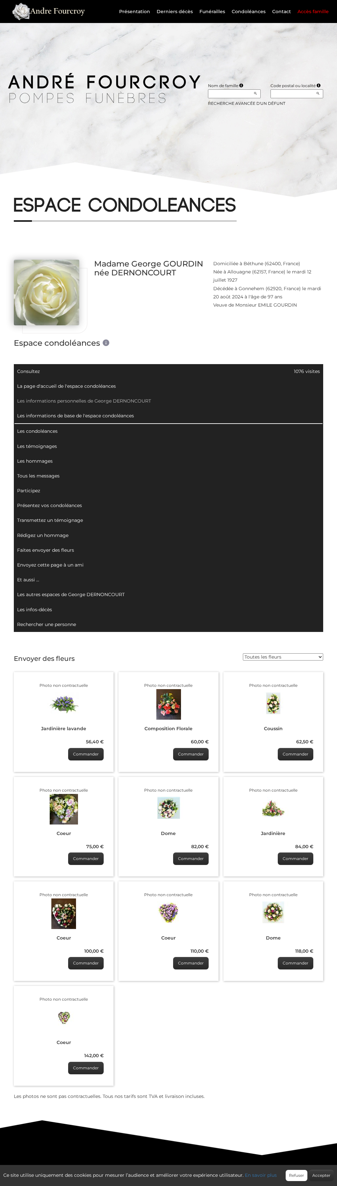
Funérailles (212, 11)
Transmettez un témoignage (50, 520)
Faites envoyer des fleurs (45, 550)
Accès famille (313, 11)
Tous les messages (38, 476)
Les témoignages (37, 446)
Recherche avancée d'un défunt (246, 103)
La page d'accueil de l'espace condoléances (66, 386)
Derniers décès (175, 11)
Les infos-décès (34, 610)
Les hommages (35, 461)
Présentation (134, 11)
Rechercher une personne (46, 624)
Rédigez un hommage (42, 535)
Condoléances (249, 11)
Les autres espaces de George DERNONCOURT (71, 594)
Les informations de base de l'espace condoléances (75, 416)
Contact (281, 11)
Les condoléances (37, 431)
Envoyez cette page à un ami (50, 565)
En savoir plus (261, 1175)
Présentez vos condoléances (49, 505)
